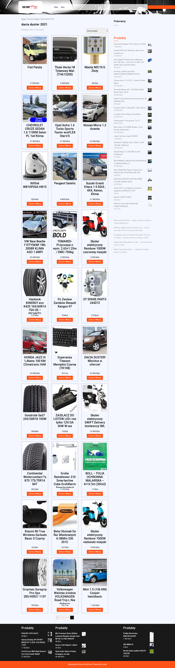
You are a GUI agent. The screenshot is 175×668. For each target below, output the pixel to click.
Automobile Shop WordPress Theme (83, 664)
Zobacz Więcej (35, 88)
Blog (62, 7)
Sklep (56, 7)
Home (23, 19)
